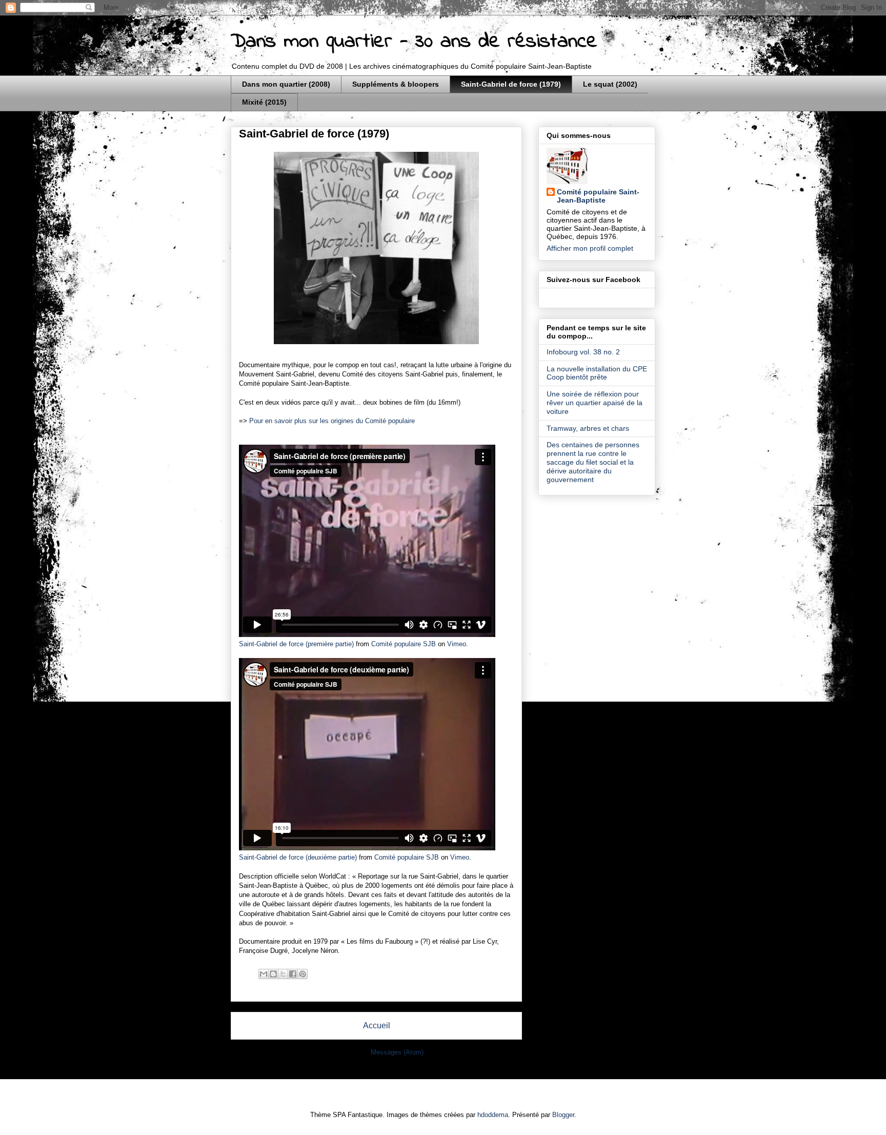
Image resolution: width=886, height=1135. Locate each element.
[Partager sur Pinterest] (302, 974)
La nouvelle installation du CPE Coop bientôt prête (597, 373)
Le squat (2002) (610, 84)
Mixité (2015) (264, 102)
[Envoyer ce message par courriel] (263, 974)
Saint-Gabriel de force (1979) (511, 84)
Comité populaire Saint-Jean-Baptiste (598, 196)
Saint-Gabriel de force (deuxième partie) (298, 857)
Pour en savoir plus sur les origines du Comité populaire (332, 421)
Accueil (376, 1025)
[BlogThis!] (273, 974)
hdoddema (492, 1115)
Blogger (563, 1115)
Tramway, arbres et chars (588, 428)
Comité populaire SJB (403, 644)
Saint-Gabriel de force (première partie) (296, 644)
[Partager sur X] (283, 974)
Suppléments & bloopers (395, 84)
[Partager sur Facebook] (293, 974)
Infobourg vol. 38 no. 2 (583, 352)
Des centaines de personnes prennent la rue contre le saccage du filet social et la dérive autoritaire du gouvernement (593, 462)
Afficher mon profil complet (590, 248)
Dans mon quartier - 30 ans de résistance (414, 42)
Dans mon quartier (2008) (286, 84)
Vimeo (456, 644)
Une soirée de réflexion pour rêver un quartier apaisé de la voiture (594, 402)
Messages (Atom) (397, 1052)
